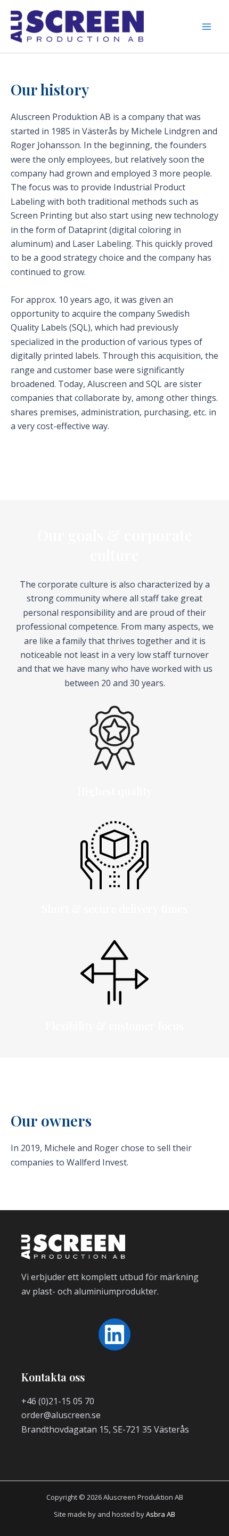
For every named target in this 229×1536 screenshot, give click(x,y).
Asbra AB (160, 1514)
